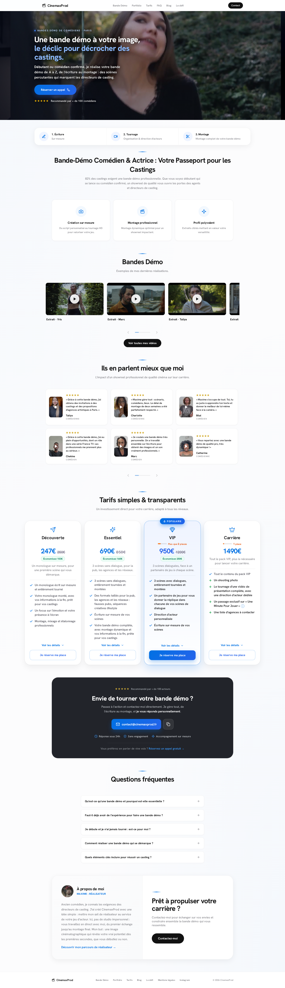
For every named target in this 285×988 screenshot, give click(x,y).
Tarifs (149, 5)
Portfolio (136, 5)
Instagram (185, 980)
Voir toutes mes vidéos (142, 343)
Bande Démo (120, 5)
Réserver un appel (53, 90)
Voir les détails (51, 645)
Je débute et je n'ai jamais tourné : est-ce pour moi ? (117, 829)
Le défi (180, 5)
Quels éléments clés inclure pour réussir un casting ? (118, 857)
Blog (168, 5)
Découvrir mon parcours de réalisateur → (88, 947)
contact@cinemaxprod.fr (139, 724)
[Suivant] (156, 332)
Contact (235, 5)
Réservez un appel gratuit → (166, 748)
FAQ (159, 5)
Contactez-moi (168, 938)
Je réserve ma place (53, 655)
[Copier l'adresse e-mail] (168, 724)
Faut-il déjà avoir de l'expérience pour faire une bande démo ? (124, 815)
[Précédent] (128, 332)
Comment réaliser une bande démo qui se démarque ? (119, 843)
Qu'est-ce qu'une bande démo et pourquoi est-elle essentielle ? (124, 801)
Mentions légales (166, 980)
